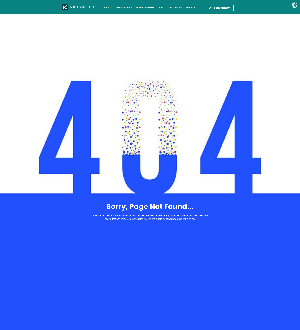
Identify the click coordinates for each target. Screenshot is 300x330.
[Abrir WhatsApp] (292, 322)
